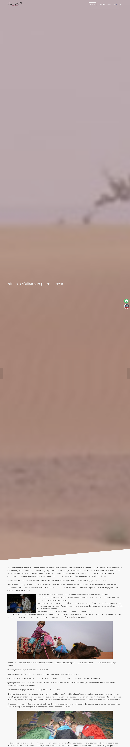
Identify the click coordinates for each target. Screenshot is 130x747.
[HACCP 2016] (128, 373)
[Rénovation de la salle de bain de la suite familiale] (1, 373)
